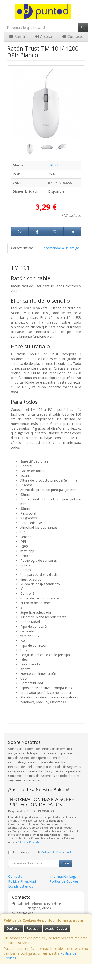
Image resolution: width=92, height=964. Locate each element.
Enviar (65, 863)
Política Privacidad (22, 881)
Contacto (75, 36)
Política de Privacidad (28, 842)
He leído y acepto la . (42, 852)
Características (22, 248)
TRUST (53, 165)
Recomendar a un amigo (60, 248)
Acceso (45, 36)
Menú (19, 36)
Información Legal (63, 876)
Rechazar (33, 929)
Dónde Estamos (20, 886)
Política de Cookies (64, 881)
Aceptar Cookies (56, 929)
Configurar (13, 929)
